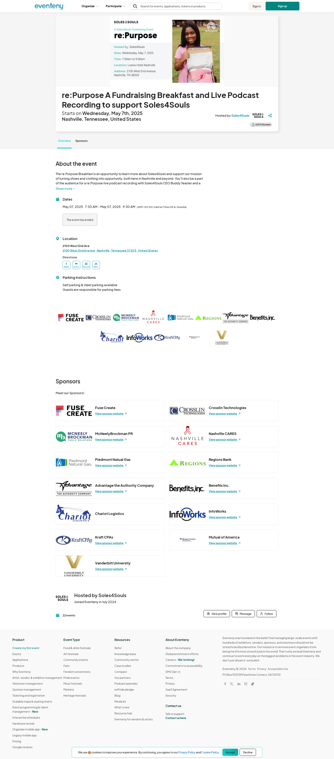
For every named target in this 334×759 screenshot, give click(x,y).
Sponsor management (26, 689)
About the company (178, 648)
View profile (219, 613)
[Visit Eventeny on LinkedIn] (239, 684)
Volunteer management (27, 683)
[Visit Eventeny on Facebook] (225, 684)
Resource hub (123, 713)
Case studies (122, 665)
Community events (75, 659)
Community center (126, 659)
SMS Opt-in (172, 671)
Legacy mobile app (24, 735)
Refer (118, 648)
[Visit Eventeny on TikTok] (252, 684)
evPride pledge (124, 689)
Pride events (71, 677)
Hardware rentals (23, 723)
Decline (248, 752)
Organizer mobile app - (30, 729)
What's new (122, 707)
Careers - (180, 659)
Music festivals (72, 683)
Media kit (120, 701)
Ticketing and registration (28, 695)
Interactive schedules (26, 717)
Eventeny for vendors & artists (133, 719)
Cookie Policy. (210, 752)
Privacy (170, 683)
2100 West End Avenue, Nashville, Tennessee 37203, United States (110, 250)
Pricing (16, 741)
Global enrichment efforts (182, 654)
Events (16, 654)
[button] (91, 6)
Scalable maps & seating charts (32, 701)
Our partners (122, 677)
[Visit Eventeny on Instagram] (246, 684)
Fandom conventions (76, 671)
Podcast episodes (126, 683)
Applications (20, 659)
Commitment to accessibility (184, 665)
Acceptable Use (278, 669)
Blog (117, 695)
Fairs (66, 665)
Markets (68, 689)
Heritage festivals (74, 695)
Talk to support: (175, 716)
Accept (230, 752)
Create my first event (25, 648)
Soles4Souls (240, 115)
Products (18, 665)
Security (170, 695)
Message (245, 613)
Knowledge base (125, 654)
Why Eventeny (21, 671)
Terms (169, 677)
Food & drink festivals (77, 648)
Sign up (282, 6)
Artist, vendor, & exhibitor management (37, 677)
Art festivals (70, 654)
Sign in (256, 6)
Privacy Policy (187, 752)
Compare (120, 671)
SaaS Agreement (176, 689)
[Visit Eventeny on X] (231, 683)
